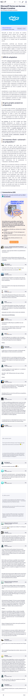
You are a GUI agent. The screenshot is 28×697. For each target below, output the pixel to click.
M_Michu (6, 381)
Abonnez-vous (14, 242)
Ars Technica (5, 121)
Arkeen (5, 291)
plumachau (6, 639)
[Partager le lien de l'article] (3, 695)
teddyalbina (6, 684)
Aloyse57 (6, 532)
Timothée (6, 318)
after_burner (7, 264)
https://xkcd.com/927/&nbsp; (8, 314)
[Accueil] (3, 2)
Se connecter (7, 196)
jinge (5, 470)
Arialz (5, 398)
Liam (5, 675)
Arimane (6, 655)
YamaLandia (6, 346)
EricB (5, 301)
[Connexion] (22, 1)
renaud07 (6, 273)
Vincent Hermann (6, 27)
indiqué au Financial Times (13, 60)
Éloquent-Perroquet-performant (11, 523)
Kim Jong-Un (7, 462)
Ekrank (5, 365)
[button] (26, 2)
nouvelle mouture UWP (17, 128)
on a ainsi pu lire (20, 108)
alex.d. (5, 333)
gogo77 (5, 545)
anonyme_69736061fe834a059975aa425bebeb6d (14, 246)
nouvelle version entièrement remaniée (14, 134)
